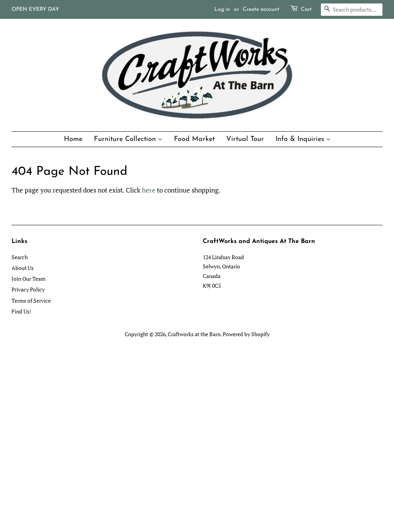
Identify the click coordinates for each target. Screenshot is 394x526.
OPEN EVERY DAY (35, 9)
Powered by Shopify (246, 334)
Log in (222, 9)
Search (20, 257)
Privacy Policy (28, 289)
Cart (306, 9)
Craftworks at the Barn (194, 334)
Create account (261, 9)
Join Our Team (28, 278)
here (148, 190)
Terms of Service (31, 300)
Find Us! (21, 311)
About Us (22, 267)
